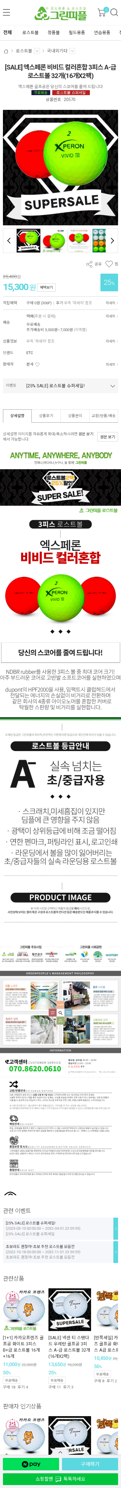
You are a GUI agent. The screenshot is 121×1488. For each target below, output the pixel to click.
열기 (60, 1452)
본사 (29, 364)
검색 (114, 12)
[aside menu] (6, 12)
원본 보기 (85, 434)
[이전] (9, 240)
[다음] (112, 240)
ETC (29, 352)
